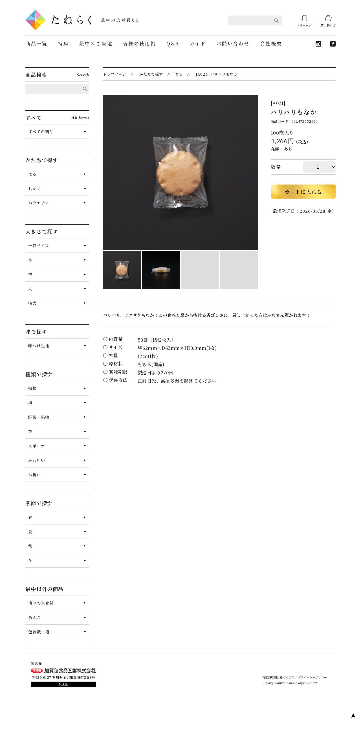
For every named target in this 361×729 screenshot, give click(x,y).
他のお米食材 (41, 603)
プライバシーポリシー (312, 677)
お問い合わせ (233, 43)
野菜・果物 (38, 417)
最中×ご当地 (96, 43)
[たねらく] (81, 12)
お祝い (34, 474)
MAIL (63, 684)
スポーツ (36, 446)
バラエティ (38, 203)
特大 (32, 303)
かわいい (36, 460)
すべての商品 (41, 131)
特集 (63, 43)
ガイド (198, 43)
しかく (34, 188)
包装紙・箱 (38, 631)
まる (32, 174)
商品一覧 (36, 43)
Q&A (172, 43)
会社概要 (271, 43)
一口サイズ (38, 245)
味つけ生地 (38, 345)
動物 (32, 388)
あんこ (34, 617)
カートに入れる (303, 191)
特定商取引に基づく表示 (278, 677)
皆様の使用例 (139, 43)
